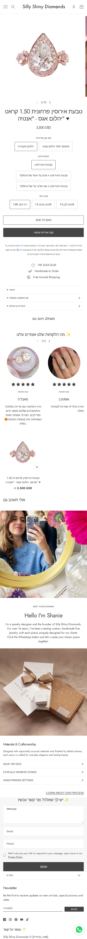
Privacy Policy (15, 857)
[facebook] (4, 919)
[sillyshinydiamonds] (43, 6)
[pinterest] (16, 919)
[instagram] (10, 919)
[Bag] (81, 7)
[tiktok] (27, 919)
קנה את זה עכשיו (43, 232)
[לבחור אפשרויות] (37, 467)
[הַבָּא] (50, 102)
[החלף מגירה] (5, 6)
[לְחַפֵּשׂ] (13, 7)
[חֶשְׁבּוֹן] (74, 7)
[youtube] (21, 919)
